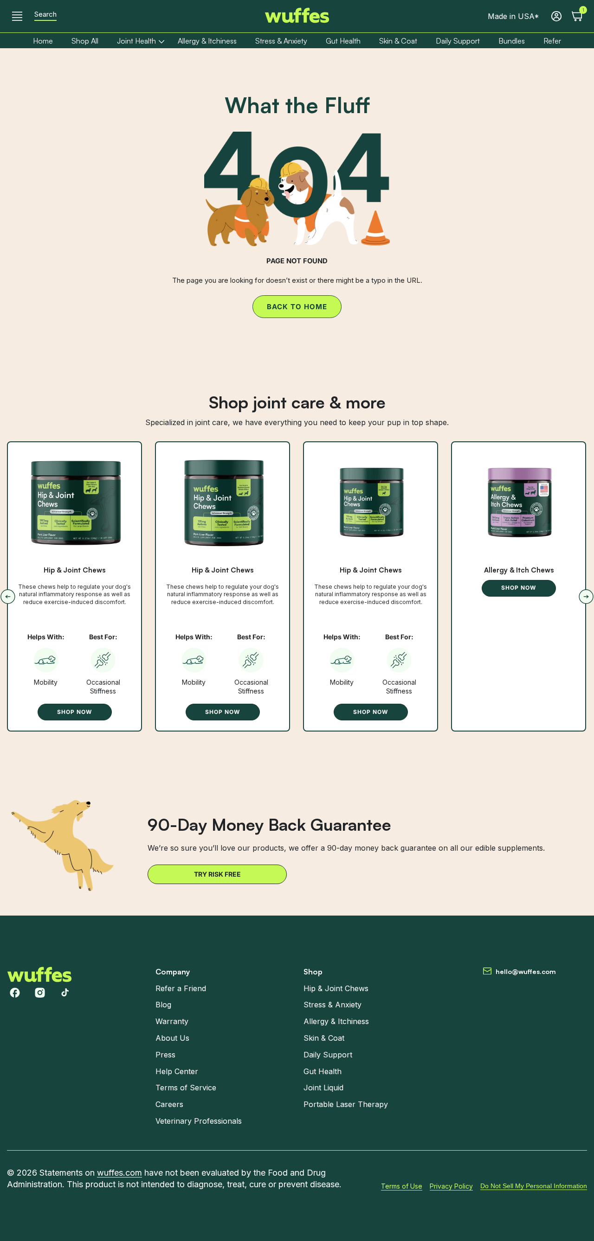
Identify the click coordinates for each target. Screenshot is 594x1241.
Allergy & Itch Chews (519, 570)
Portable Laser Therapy (345, 1104)
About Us (172, 1038)
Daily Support (327, 1054)
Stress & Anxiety (332, 1004)
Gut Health (322, 1071)
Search (45, 14)
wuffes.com (119, 1172)
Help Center (176, 1071)
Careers (169, 1104)
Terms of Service (185, 1087)
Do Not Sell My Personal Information (533, 1186)
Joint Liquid (323, 1087)
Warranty (171, 1021)
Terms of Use (401, 1186)
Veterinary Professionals (198, 1121)
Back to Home (297, 306)
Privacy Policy (451, 1186)
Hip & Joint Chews (74, 570)
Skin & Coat (323, 1038)
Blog (163, 1004)
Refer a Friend (180, 988)
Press (165, 1054)
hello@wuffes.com (526, 971)
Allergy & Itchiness (336, 1021)
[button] (17, 16)
